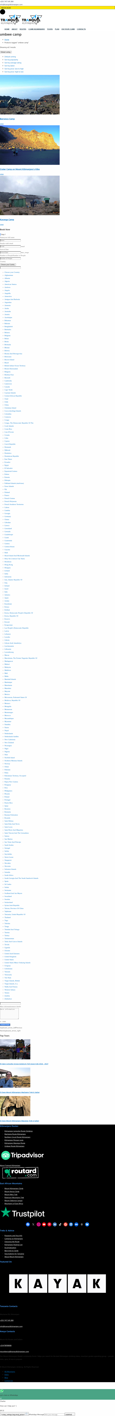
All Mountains (9, 1372)
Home (6, 29)
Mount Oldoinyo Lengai (13, 1200)
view (2, 124)
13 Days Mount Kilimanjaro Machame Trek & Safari (20, 1092)
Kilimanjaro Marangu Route (14, 1143)
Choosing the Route (11, 1242)
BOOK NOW (6, 8)
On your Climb (68, 29)
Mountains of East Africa (13, 1204)
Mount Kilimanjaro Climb (13, 1188)
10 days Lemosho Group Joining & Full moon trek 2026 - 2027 (24, 1064)
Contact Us (8, 1381)
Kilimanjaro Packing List (13, 1245)
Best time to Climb (11, 1251)
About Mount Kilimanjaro (13, 1257)
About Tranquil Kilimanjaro (10, 1165)
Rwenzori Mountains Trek (14, 1197)
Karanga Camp (7, 219)
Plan (57, 29)
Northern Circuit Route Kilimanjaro (17, 1137)
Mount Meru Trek (10, 1194)
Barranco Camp (7, 119)
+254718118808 (5, 1345)
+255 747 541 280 (6, 1320)
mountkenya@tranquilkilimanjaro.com (14, 1351)
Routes (23, 29)
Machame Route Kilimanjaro (15, 1134)
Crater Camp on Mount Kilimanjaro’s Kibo (20, 169)
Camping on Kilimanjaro (13, 1239)
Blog (6, 1378)
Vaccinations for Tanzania (14, 1254)
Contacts (81, 29)
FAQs (6, 1375)
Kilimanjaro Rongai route (13, 1140)
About (14, 29)
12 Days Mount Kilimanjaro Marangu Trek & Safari (19, 1121)
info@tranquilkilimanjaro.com (11, 1326)
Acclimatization (10, 1248)
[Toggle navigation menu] (2, 11)
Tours (50, 29)
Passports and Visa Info (13, 1236)
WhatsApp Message (36, 1414)
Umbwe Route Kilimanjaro (14, 1146)
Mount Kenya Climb (11, 1191)
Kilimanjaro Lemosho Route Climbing (18, 1131)
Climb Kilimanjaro (36, 29)
